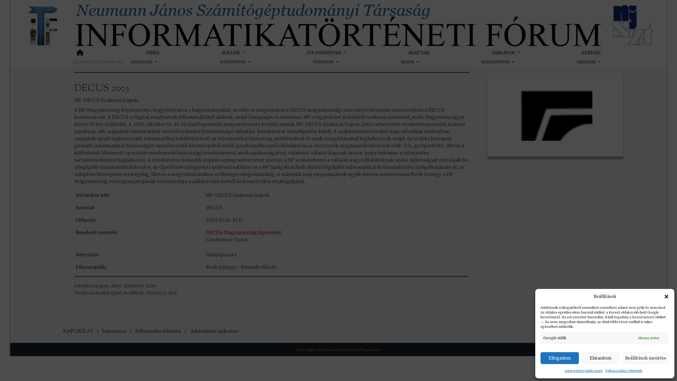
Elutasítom (600, 358)
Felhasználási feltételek (623, 371)
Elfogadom (560, 358)
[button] (666, 296)
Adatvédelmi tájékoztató (584, 371)
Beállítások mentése (645, 358)
